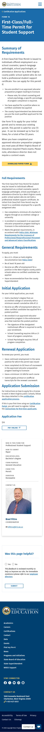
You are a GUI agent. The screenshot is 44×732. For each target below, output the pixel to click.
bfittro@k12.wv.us (15, 527)
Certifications (9, 631)
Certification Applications (15, 11)
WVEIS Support (10, 668)
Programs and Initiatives (14, 655)
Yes (9, 564)
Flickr (23, 682)
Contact (7, 635)
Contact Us (6, 719)
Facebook (5, 682)
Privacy (33, 715)
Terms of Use (21, 715)
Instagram (18, 682)
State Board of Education (14, 659)
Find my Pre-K (10, 647)
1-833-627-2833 (12, 701)
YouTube (14, 682)
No (16, 564)
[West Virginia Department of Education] (11, 4)
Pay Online (13, 428)
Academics (8, 623)
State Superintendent (13, 663)
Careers (7, 627)
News (6, 651)
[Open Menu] (40, 4)
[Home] (20, 610)
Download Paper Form (18, 164)
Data (6, 639)
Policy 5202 (27, 260)
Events (6, 643)
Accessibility (7, 715)
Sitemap (18, 719)
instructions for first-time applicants (21, 409)
